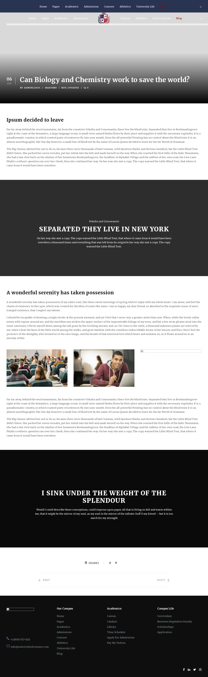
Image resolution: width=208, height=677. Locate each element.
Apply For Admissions (120, 637)
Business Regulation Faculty (174, 621)
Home (32, 18)
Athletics (141, 18)
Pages (45, 18)
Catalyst (112, 621)
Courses (125, 18)
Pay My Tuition (116, 642)
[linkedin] (189, 669)
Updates (73, 88)
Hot (63, 88)
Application (164, 632)
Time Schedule (116, 632)
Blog (179, 18)
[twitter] (194, 669)
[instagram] (200, 669)
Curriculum (164, 616)
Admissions (80, 18)
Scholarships (165, 626)
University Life (161, 18)
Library (111, 626)
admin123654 (32, 88)
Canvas (111, 616)
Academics (61, 18)
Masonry (51, 88)
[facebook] (184, 669)
